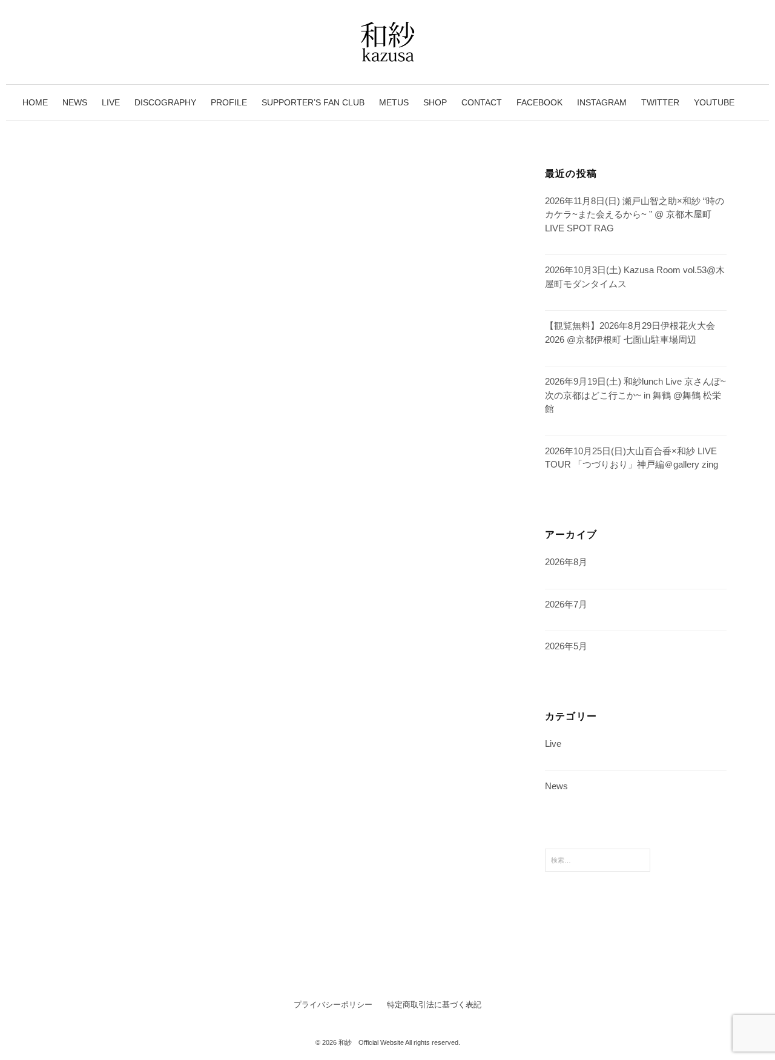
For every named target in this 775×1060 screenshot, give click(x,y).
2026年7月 (566, 604)
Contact (481, 102)
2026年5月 (566, 646)
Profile (229, 102)
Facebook (539, 102)
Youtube (714, 102)
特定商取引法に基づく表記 (434, 1004)
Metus (394, 102)
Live (111, 102)
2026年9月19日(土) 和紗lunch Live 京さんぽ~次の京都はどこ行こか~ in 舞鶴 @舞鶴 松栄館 (635, 395)
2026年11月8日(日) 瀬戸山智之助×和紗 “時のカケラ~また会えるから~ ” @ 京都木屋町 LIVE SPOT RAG (634, 214)
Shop (435, 102)
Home (35, 102)
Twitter (660, 102)
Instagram (602, 102)
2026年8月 (566, 562)
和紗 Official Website (371, 1042)
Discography (165, 102)
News (74, 102)
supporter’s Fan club (313, 102)
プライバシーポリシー (333, 1004)
